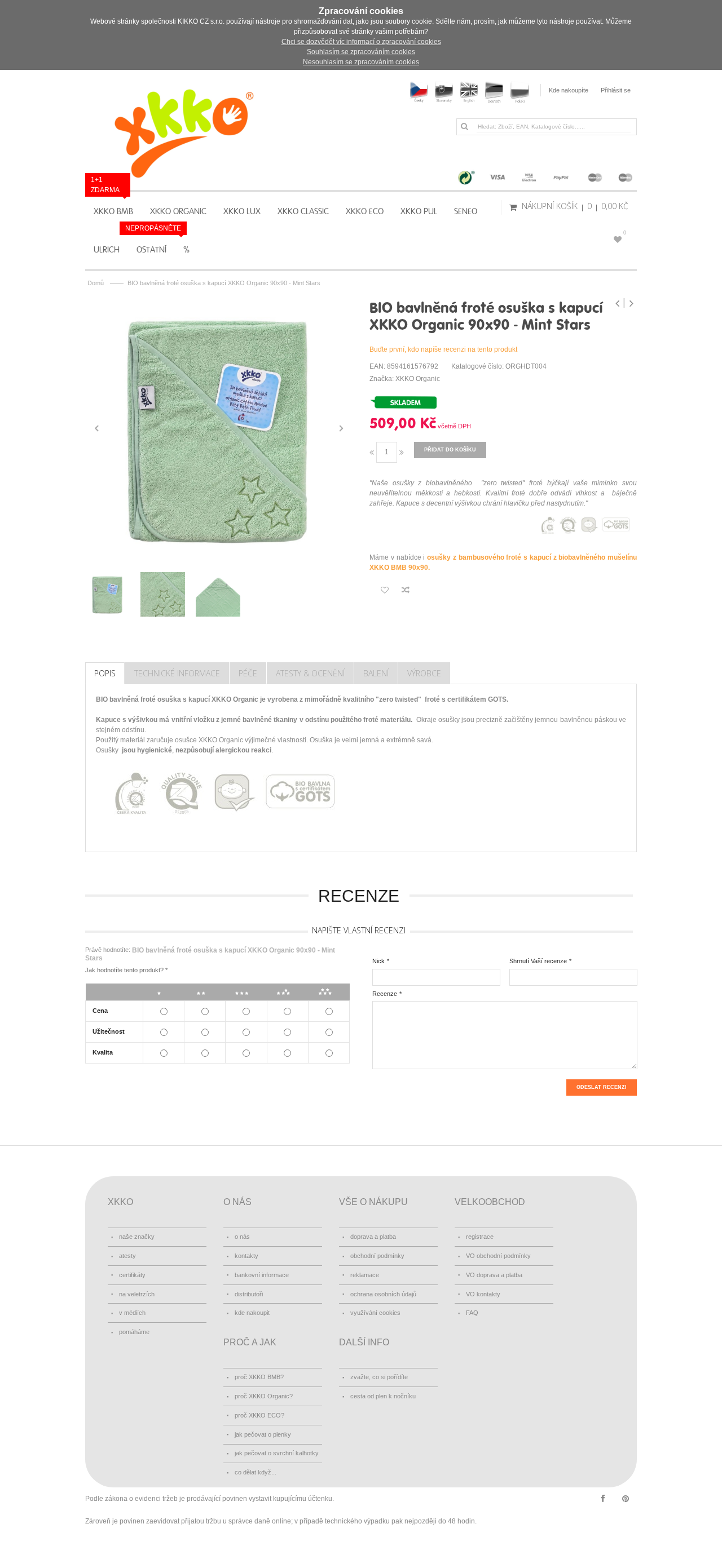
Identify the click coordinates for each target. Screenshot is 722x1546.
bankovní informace (262, 1275)
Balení (376, 673)
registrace (480, 1236)
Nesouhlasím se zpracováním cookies (361, 62)
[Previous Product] (618, 303)
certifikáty (132, 1275)
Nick (378, 961)
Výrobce (424, 673)
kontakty (246, 1255)
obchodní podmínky (377, 1255)
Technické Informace (177, 673)
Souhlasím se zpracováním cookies (361, 52)
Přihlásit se (616, 90)
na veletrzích (137, 1294)
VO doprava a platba (494, 1275)
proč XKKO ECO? (259, 1415)
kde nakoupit (252, 1312)
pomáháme (134, 1331)
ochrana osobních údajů (383, 1294)
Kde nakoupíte (568, 90)
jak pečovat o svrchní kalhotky (277, 1453)
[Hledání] (464, 126)
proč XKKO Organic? (264, 1396)
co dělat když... (255, 1472)
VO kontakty (483, 1294)
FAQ (472, 1312)
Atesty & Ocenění (310, 673)
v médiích (132, 1312)
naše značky (137, 1236)
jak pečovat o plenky (263, 1434)
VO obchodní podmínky (498, 1255)
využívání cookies (375, 1312)
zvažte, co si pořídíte (379, 1377)
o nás (242, 1236)
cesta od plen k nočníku (383, 1396)
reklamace (364, 1275)
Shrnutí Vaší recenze (538, 961)
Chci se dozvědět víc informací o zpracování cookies (361, 42)
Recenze (384, 993)
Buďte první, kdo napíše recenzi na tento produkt (443, 349)
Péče (248, 673)
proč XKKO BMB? (259, 1377)
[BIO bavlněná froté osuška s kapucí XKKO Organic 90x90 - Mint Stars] (219, 428)
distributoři (249, 1294)
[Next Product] (631, 303)
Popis (105, 673)
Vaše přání (624, 233)
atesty (127, 1255)
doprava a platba (373, 1236)
